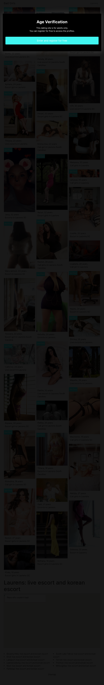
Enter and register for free (52, 40)
